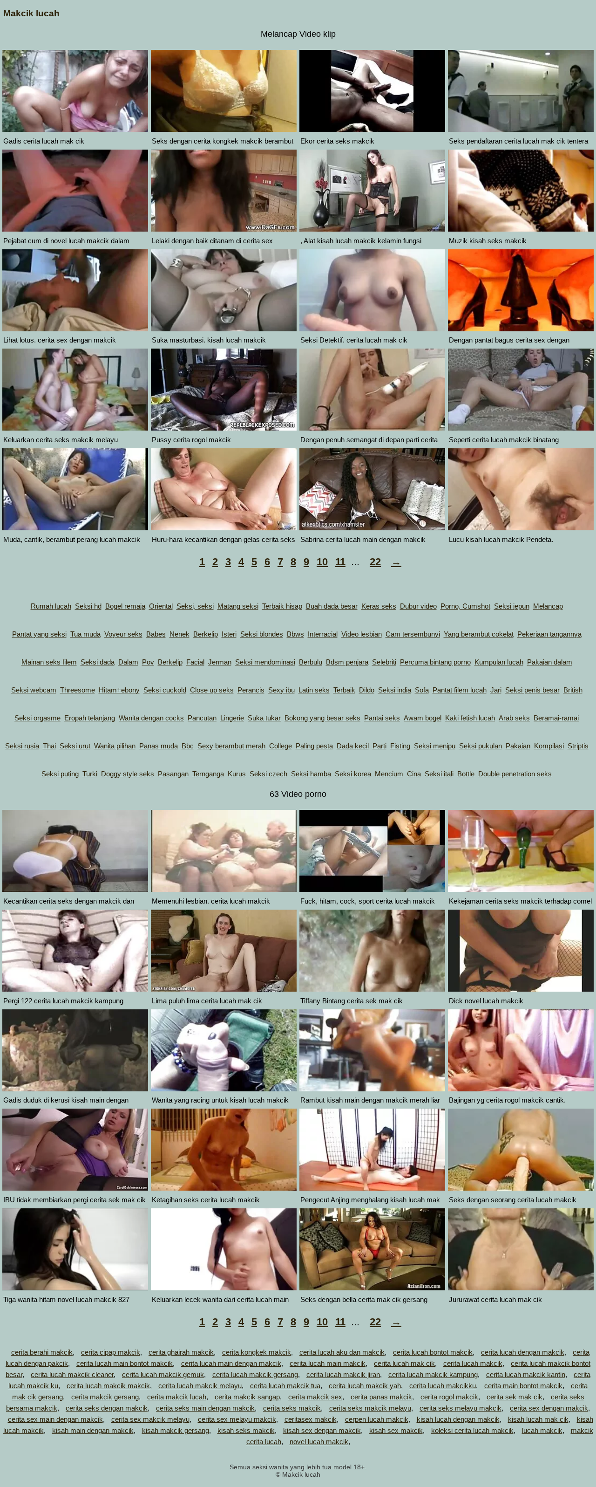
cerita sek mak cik (514, 1397)
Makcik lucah (31, 13)
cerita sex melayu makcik (237, 1419)
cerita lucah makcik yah (365, 1386)
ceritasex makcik (310, 1419)
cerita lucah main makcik (328, 1363)
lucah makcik (542, 1430)
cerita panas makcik (381, 1397)
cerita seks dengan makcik (107, 1408)
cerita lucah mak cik (404, 1363)
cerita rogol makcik (449, 1397)
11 (340, 562)
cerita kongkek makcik (256, 1352)
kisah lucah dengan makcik (458, 1419)
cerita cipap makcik (110, 1352)
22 (375, 562)
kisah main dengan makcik (93, 1430)
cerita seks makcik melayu (370, 1408)
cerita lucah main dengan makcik (231, 1363)
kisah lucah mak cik (538, 1419)
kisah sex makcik (396, 1430)
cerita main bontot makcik (523, 1386)
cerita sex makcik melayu (150, 1419)
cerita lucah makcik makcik (108, 1386)
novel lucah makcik (319, 1442)
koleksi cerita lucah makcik (472, 1430)
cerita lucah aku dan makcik (342, 1352)
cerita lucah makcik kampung (433, 1374)
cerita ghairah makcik (181, 1352)
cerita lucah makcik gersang (255, 1374)
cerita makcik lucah (176, 1397)
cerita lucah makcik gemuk (163, 1374)
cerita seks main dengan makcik (205, 1408)
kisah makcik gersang (175, 1430)
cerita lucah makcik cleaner (72, 1374)
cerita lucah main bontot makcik (124, 1363)
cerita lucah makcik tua (285, 1386)
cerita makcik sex (315, 1397)
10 (322, 562)
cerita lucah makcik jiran (343, 1374)
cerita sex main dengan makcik (55, 1419)
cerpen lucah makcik (376, 1419)
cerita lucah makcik (472, 1363)
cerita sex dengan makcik (549, 1408)
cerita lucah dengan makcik (522, 1352)
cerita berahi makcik (42, 1352)
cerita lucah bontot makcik (433, 1352)
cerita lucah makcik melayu (200, 1386)
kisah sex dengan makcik (322, 1430)
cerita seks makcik (292, 1408)
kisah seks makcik (246, 1430)
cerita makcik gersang (105, 1397)
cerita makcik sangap (247, 1397)
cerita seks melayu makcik (460, 1408)
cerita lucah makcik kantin (525, 1374)
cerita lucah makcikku (442, 1386)
